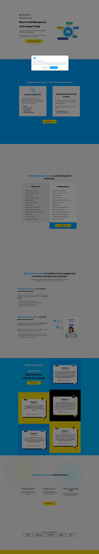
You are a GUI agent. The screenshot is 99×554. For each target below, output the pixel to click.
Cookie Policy (50, 64)
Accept (54, 67)
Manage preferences (45, 67)
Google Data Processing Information (58, 64)
